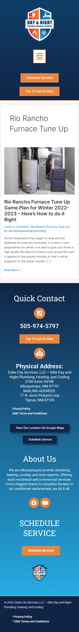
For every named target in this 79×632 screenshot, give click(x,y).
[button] (39, 56)
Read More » (12, 270)
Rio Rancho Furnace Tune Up (50, 226)
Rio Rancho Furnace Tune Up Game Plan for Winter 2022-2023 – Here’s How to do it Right (37, 211)
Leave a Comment (16, 226)
